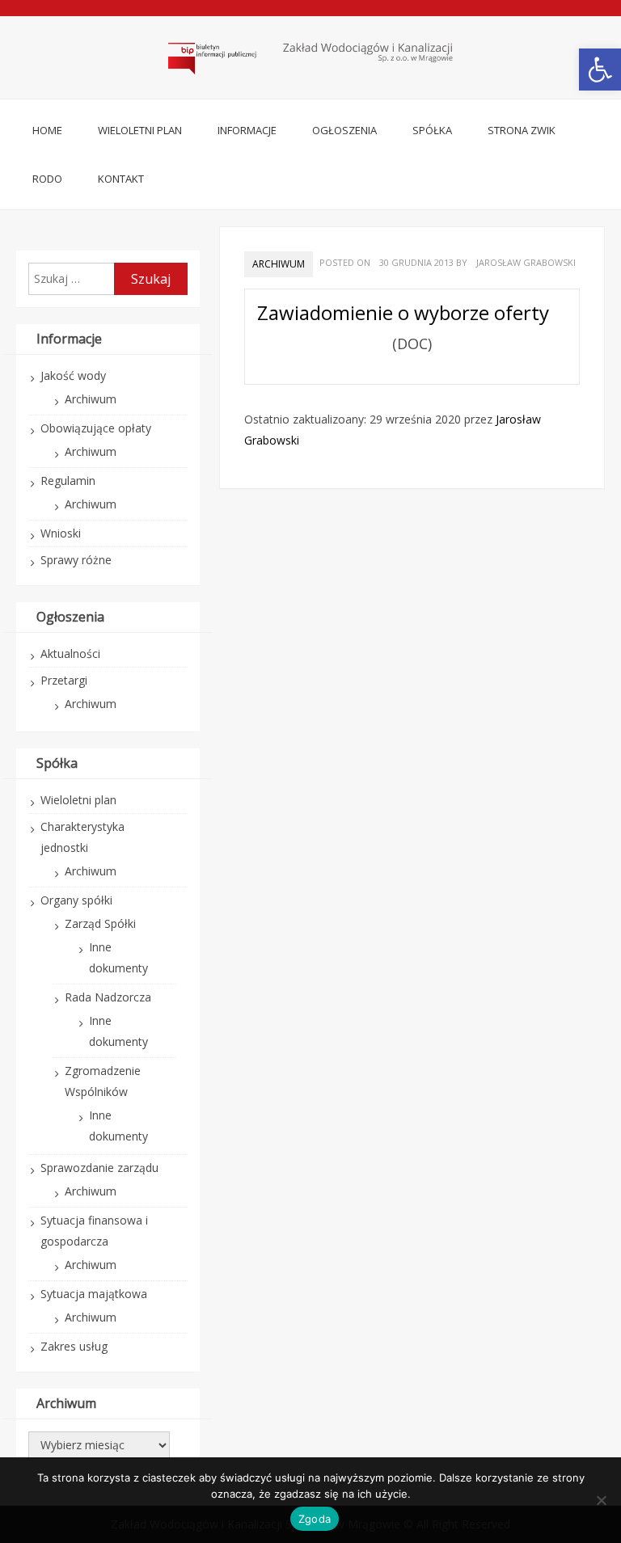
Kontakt (121, 178)
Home (47, 130)
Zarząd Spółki (100, 923)
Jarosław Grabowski (526, 262)
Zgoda (314, 1518)
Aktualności (70, 653)
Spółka (432, 130)
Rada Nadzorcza (108, 997)
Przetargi (63, 680)
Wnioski (60, 533)
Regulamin (67, 480)
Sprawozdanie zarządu (99, 1167)
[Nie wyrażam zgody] (601, 1500)
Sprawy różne (76, 559)
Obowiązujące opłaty (95, 428)
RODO (47, 178)
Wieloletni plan (140, 130)
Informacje (247, 130)
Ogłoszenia (344, 130)
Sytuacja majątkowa (93, 1293)
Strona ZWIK (522, 130)
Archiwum (278, 264)
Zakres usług (74, 1346)
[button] (600, 69)
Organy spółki (76, 900)
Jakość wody (73, 375)
